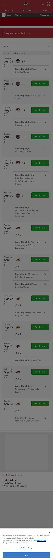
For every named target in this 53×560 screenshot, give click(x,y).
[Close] (49, 532)
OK (26, 555)
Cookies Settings (26, 548)
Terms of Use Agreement (18, 543)
